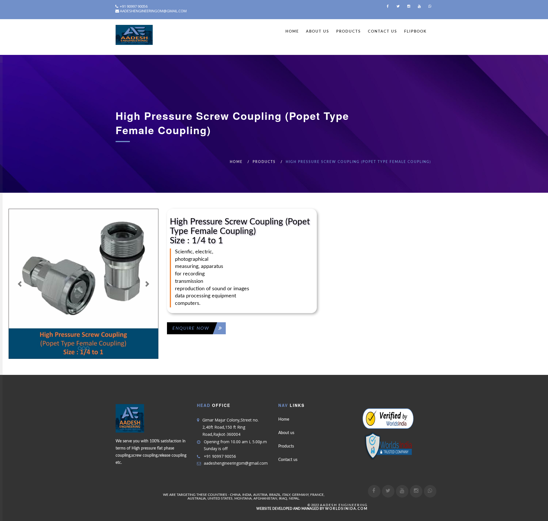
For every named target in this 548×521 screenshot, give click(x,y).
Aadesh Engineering (344, 505)
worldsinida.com (346, 508)
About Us (317, 31)
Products (348, 31)
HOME (236, 162)
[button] (20, 284)
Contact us (287, 460)
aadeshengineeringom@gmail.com (153, 10)
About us (286, 433)
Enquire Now (190, 328)
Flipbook (415, 31)
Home (292, 31)
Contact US (382, 31)
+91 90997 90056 (133, 6)
